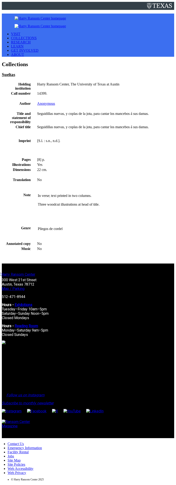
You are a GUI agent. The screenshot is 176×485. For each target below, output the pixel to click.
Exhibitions (23, 305)
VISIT (15, 34)
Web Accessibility (20, 469)
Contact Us (16, 444)
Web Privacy (17, 473)
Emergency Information (25, 448)
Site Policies (16, 464)
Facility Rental (18, 452)
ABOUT (17, 55)
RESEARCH (21, 42)
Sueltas (8, 74)
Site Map (14, 460)
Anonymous (46, 103)
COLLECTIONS (24, 38)
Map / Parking (13, 288)
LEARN (17, 46)
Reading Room (26, 326)
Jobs (11, 456)
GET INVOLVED (24, 50)
